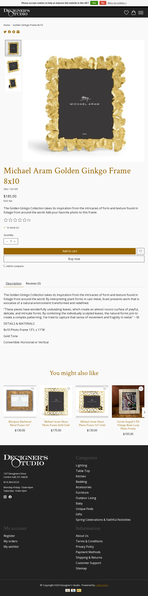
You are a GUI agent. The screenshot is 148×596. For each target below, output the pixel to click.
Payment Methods (88, 552)
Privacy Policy (85, 547)
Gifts (79, 514)
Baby (79, 503)
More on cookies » (117, 3)
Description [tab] (13, 283)
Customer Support (88, 563)
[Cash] (67, 591)
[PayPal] (79, 591)
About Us (82, 536)
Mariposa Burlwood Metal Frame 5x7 (19, 423)
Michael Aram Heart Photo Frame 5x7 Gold (92, 423)
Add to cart (69, 251)
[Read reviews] (15, 220)
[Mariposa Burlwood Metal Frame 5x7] (20, 401)
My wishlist (11, 547)
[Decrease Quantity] (7, 241)
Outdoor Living (86, 498)
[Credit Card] (73, 591)
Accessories (84, 487)
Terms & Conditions (89, 541)
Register (9, 536)
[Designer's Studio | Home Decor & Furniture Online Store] (17, 12)
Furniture (82, 493)
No (102, 3)
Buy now (74, 259)
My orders (11, 541)
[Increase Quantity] (14, 241)
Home (7, 25)
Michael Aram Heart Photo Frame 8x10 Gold (56, 423)
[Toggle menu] (140, 12)
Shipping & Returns (89, 557)
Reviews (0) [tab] (33, 283)
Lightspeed (101, 585)
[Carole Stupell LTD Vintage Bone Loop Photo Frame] (128, 401)
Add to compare (15, 266)
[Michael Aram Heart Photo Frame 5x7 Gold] (92, 401)
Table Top (83, 471)
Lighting (81, 465)
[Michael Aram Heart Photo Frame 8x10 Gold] (56, 401)
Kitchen (81, 476)
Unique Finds (84, 509)
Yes (94, 3)
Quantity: (9, 235)
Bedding (81, 482)
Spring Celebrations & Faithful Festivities (103, 520)
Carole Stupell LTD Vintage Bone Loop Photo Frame (128, 425)
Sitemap (81, 568)
